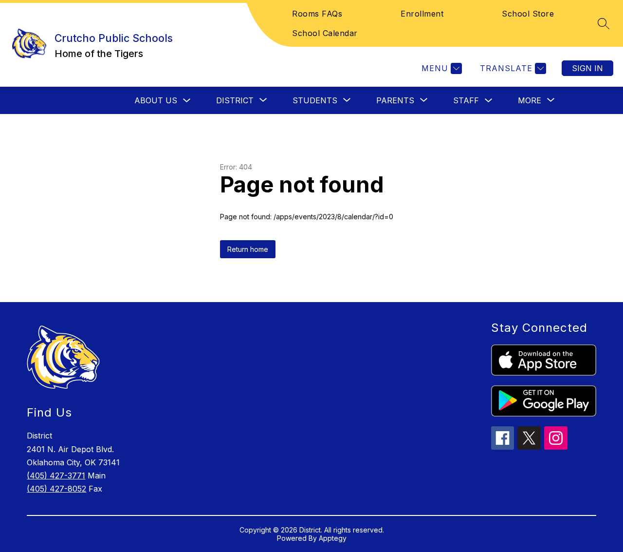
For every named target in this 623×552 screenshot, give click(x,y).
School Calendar (325, 33)
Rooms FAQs (317, 14)
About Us (155, 100)
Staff (466, 100)
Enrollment (422, 14)
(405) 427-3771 (56, 475)
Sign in (587, 68)
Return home (247, 249)
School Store (528, 14)
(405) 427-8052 (56, 489)
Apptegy (333, 538)
